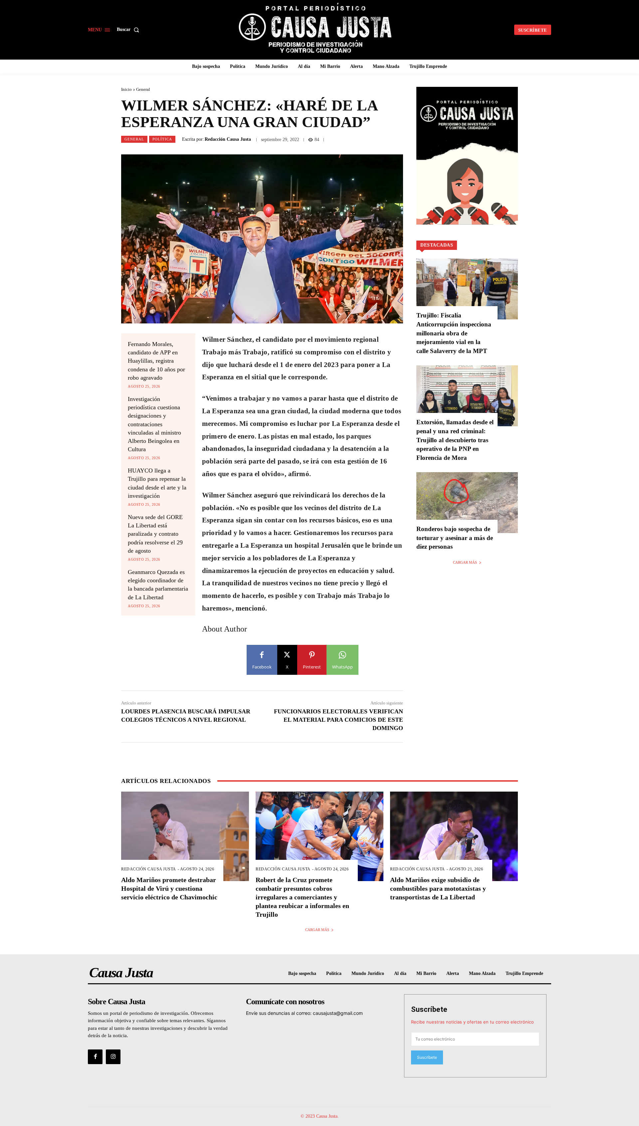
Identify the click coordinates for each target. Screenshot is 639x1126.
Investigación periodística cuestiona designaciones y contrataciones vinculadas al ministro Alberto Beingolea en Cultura (154, 424)
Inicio (126, 89)
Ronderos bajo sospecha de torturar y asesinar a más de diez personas (454, 537)
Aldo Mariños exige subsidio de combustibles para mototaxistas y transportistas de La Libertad (438, 888)
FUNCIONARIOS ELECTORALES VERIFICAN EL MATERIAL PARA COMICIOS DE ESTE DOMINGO (338, 719)
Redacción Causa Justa (228, 139)
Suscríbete (429, 1009)
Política (162, 139)
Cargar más (465, 562)
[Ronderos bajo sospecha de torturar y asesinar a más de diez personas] (467, 502)
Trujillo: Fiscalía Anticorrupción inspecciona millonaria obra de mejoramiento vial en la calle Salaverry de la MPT (453, 333)
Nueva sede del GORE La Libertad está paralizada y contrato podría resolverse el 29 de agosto (155, 534)
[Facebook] (95, 1056)
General (143, 89)
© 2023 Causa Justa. (320, 1116)
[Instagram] (113, 1056)
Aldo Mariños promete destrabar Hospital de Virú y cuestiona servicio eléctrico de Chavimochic (169, 888)
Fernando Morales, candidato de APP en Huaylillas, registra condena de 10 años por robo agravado (156, 361)
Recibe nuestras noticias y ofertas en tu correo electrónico (472, 1022)
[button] (129, 30)
